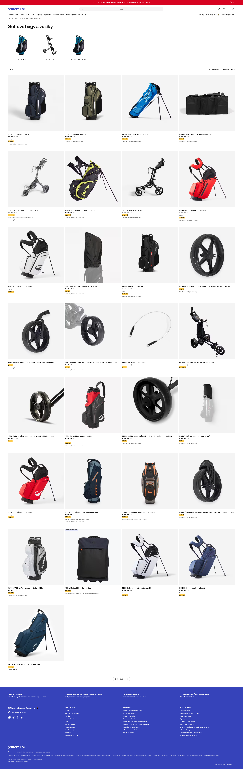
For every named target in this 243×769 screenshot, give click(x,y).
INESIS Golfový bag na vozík (18, 134)
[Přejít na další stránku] (128, 679)
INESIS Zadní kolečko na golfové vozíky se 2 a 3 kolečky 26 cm (31, 436)
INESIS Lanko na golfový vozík (133, 362)
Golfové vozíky (50, 59)
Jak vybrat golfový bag (78, 59)
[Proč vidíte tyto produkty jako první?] (210, 69)
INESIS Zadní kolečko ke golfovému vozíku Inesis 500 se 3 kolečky (204, 286)
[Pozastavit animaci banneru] (230, 2)
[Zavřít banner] (233, 2)
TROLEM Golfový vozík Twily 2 (133, 210)
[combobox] (229, 69)
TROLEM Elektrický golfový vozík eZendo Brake (197, 362)
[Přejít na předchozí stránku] (115, 679)
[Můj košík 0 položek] (233, 9)
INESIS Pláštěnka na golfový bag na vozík (194, 436)
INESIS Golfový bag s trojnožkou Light (193, 210)
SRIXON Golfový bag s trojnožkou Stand (80, 210)
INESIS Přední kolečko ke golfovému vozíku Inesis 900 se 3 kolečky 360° (206, 512)
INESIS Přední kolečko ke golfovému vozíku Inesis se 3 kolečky (31, 362)
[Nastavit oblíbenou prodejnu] (219, 9)
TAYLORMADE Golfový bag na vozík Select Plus (25, 588)
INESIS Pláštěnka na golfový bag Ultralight (81, 286)
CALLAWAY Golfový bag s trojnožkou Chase (24, 664)
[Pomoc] (224, 9)
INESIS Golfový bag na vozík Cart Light (79, 436)
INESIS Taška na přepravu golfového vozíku (195, 134)
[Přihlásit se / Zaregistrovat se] (228, 9)
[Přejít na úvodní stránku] (16, 9)
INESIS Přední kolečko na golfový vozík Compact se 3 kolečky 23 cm (91, 362)
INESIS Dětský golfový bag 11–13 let (135, 134)
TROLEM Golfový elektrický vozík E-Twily (23, 210)
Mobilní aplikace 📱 (212, 14)
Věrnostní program (227, 14)
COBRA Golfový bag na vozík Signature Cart (82, 512)
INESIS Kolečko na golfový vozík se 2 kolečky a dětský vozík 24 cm (147, 436)
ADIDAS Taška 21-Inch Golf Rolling (78, 588)
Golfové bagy (21, 59)
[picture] (36, 103)
